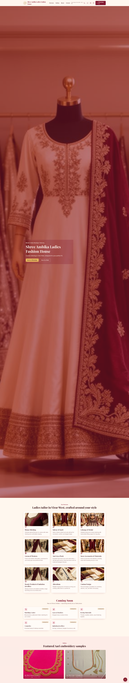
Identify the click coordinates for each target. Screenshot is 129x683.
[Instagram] (90, 3)
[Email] (93, 3)
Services (51, 3)
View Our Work (45, 260)
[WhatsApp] (87, 3)
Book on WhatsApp (32, 260)
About (62, 3)
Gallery (57, 3)
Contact (68, 3)
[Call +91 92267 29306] (84, 3)
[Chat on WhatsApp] (125, 680)
